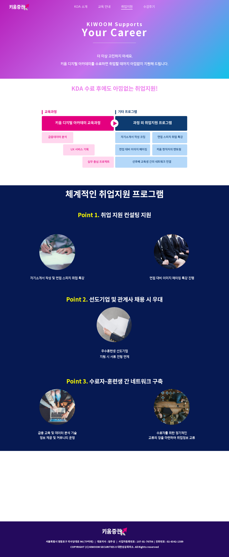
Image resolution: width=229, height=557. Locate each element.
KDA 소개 (80, 7)
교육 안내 (104, 7)
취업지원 (127, 7)
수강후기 (149, 7)
